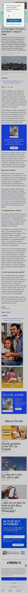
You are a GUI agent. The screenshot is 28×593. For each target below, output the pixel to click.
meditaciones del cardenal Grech (12, 203)
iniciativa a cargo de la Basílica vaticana (14, 201)
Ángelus (16, 165)
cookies (10, 541)
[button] (26, 565)
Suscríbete (14, 147)
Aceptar (14, 579)
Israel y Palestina (6, 122)
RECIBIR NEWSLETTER (18, 544)
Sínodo (10, 175)
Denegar (14, 583)
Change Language (14, 20)
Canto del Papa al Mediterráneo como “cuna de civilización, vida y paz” (13, 82)
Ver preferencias (14, 586)
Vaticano (3, 24)
